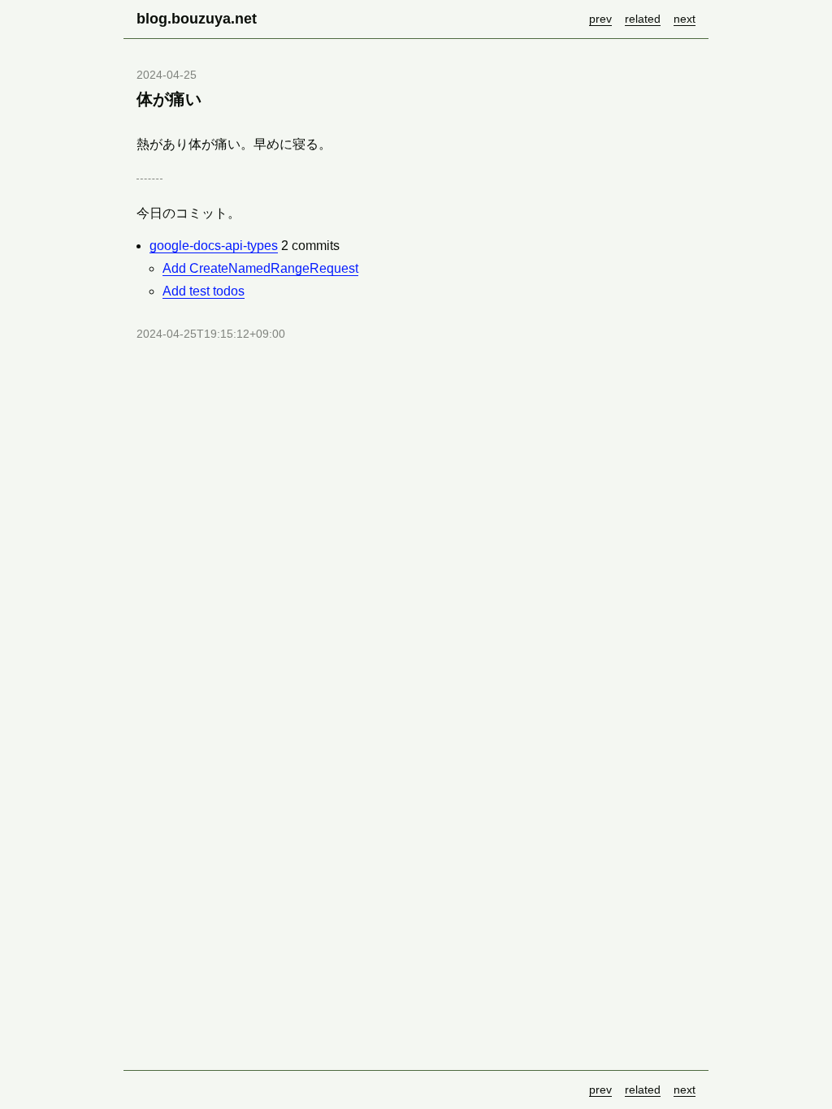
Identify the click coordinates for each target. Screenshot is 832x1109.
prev (600, 18)
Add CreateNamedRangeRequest (260, 268)
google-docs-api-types (214, 245)
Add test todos (203, 291)
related (643, 18)
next (685, 18)
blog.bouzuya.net (196, 19)
